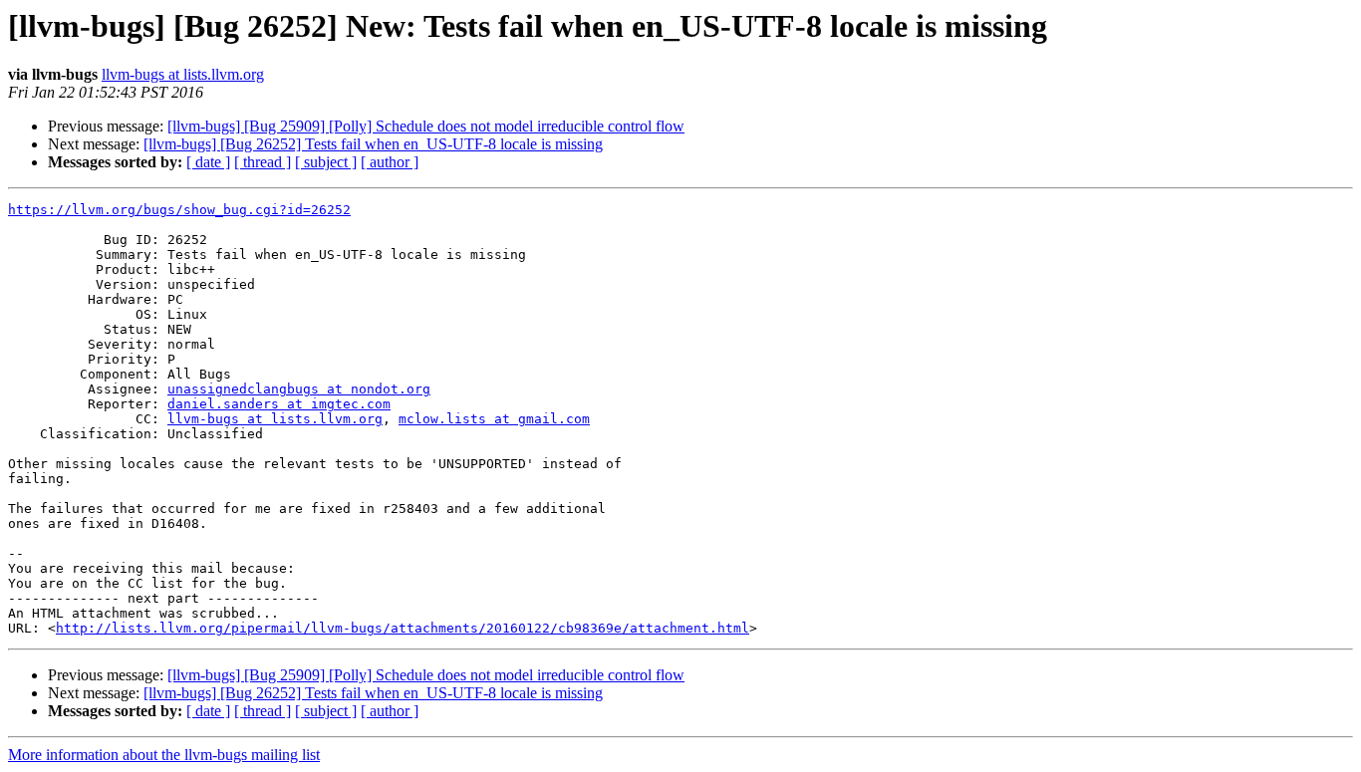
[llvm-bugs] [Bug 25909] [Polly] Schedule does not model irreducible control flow (425, 126)
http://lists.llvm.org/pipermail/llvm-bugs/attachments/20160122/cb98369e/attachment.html (402, 628)
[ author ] (389, 161)
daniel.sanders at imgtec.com (279, 403)
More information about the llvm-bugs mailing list (164, 754)
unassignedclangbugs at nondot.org (298, 389)
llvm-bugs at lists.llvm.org (183, 74)
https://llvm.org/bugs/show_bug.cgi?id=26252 (179, 209)
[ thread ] (262, 161)
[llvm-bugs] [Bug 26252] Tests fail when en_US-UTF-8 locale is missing (373, 143)
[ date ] (208, 161)
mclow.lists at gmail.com (494, 418)
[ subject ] (326, 161)
